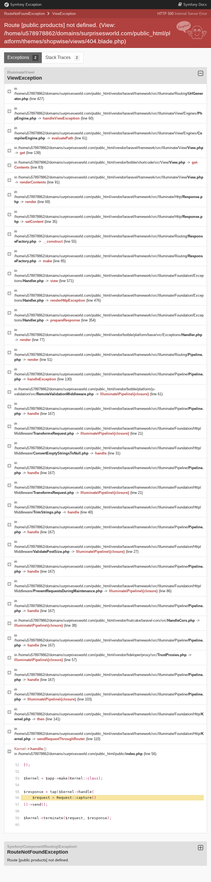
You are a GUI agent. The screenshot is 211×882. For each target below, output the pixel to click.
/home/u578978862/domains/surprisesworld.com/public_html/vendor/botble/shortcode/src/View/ (101, 162)
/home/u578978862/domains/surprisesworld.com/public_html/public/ (80, 754)
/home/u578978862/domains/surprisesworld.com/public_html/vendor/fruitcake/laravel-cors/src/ (106, 620)
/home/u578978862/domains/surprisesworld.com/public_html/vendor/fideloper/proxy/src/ (102, 655)
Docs (195, 4)
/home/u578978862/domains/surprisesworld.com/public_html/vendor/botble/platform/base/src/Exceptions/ (108, 335)
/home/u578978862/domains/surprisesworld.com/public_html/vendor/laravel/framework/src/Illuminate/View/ (110, 148)
